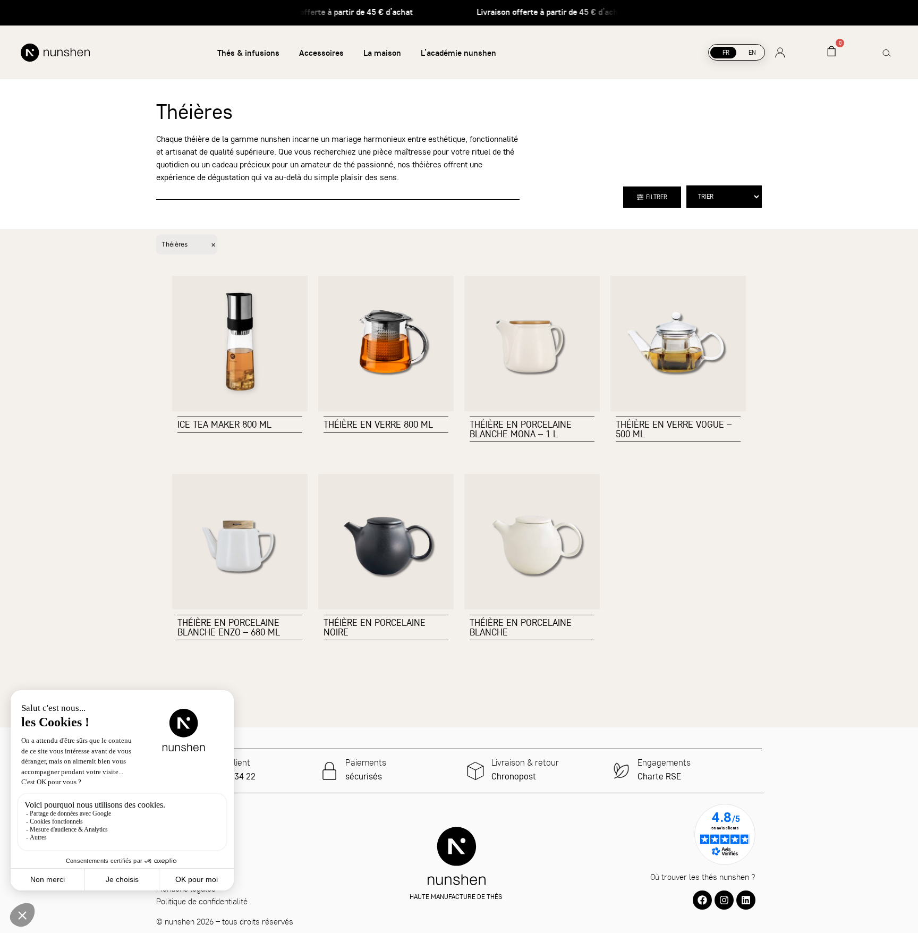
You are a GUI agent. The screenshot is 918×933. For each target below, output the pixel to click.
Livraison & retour (525, 762)
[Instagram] (724, 900)
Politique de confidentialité (202, 901)
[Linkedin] (745, 900)
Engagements (664, 762)
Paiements (365, 762)
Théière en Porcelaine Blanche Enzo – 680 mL (228, 627)
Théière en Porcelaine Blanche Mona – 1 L (521, 429)
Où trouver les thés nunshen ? (702, 876)
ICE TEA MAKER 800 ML (224, 424)
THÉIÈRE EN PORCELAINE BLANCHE (521, 627)
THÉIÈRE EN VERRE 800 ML (378, 424)
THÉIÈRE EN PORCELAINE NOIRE (375, 627)
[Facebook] (702, 900)
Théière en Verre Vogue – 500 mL (674, 429)
